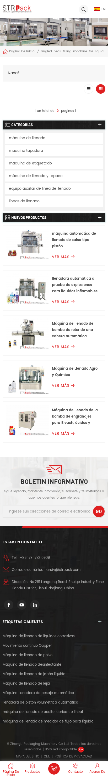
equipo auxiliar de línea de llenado (40, 188)
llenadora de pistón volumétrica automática (40, 702)
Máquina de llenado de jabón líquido (34, 674)
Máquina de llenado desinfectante (32, 664)
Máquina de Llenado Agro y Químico (75, 372)
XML (47, 756)
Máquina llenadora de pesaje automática (38, 693)
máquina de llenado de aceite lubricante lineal (43, 712)
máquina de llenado (27, 138)
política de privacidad (73, 756)
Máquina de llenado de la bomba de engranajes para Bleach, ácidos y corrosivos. (75, 417)
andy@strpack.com (63, 570)
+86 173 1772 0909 (35, 558)
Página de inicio (22, 51)
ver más (60, 257)
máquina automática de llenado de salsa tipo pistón (74, 240)
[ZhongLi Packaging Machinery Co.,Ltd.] (17, 9)
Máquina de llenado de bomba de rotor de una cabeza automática (72, 330)
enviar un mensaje (54, 768)
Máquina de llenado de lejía (26, 683)
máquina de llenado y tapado (36, 176)
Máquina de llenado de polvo (27, 655)
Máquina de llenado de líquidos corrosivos (39, 636)
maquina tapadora (26, 151)
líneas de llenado (24, 201)
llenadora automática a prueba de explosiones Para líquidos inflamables (75, 285)
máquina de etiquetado (30, 163)
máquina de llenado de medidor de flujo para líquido (48, 721)
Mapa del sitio (27, 756)
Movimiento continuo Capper (28, 646)
